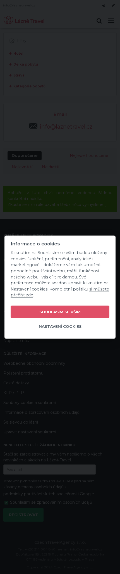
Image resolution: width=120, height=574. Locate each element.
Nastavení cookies (60, 326)
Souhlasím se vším (60, 311)
